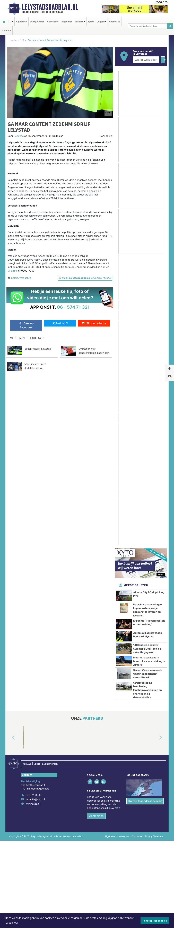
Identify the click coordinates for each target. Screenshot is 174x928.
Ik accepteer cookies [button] (155, 920)
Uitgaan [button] (101, 21)
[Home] (4, 21)
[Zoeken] (170, 26)
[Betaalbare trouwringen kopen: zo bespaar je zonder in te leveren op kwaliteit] (124, 318)
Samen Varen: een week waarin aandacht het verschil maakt (147, 384)
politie (14, 277)
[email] (169, 377)
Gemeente (53, 21)
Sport (91, 21)
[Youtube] (97, 491)
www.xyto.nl (33, 513)
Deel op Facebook (27, 325)
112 (22, 40)
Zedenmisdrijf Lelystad (37, 348)
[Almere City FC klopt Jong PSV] (124, 305)
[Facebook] (90, 491)
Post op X (61, 323)
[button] (9, 447)
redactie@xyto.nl (35, 509)
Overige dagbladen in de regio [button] (145, 510)
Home (13, 40)
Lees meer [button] (11, 922)
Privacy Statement (154, 546)
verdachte (25, 277)
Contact (6, 30)
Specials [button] (79, 21)
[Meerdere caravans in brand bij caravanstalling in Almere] (124, 371)
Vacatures (114, 21)
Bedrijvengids (37, 21)
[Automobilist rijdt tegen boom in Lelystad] (124, 346)
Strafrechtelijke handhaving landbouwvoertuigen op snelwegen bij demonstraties (147, 400)
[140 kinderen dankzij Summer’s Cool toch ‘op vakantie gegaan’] (124, 358)
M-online (12, 270)
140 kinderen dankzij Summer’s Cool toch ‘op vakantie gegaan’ (147, 358)
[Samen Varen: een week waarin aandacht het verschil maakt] (124, 383)
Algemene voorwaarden (117, 546)
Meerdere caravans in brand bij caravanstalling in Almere (149, 371)
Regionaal (67, 21)
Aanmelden (96, 525)
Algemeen (21, 21)
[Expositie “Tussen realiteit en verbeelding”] (124, 334)
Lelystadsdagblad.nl (50, 7)
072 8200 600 (34, 504)
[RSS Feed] (103, 491)
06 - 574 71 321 (73, 307)
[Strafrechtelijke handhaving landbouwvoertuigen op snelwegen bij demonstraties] (124, 396)
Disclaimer (137, 546)
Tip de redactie (96, 323)
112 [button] (10, 21)
